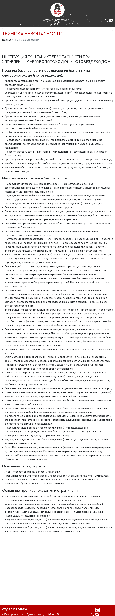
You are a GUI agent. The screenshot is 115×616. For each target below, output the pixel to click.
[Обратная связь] (111, 20)
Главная (6, 39)
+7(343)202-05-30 (56, 20)
